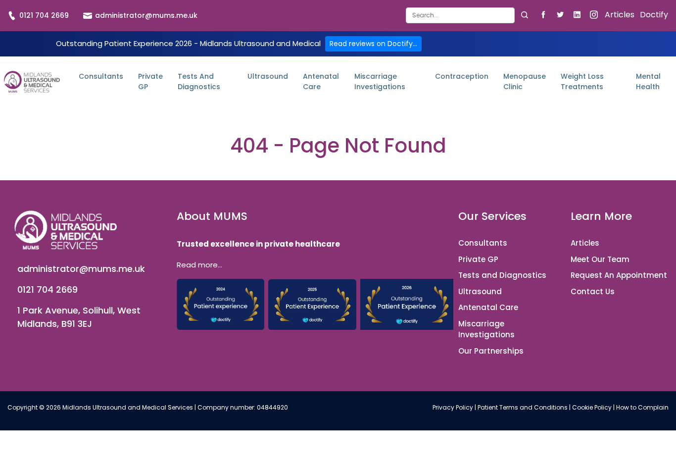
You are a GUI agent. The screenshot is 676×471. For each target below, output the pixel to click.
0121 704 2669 (43, 15)
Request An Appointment (619, 275)
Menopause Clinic (524, 81)
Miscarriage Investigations (379, 81)
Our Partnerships (491, 351)
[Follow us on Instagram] (593, 14)
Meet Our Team (600, 259)
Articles (619, 14)
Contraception (461, 76)
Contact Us (593, 291)
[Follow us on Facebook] (543, 14)
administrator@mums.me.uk (145, 15)
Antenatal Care (321, 81)
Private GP (150, 81)
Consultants (101, 76)
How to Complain (642, 407)
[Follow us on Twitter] (560, 14)
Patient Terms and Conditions (523, 407)
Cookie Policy (592, 407)
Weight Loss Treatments (582, 81)
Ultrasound (267, 76)
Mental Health (648, 81)
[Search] (524, 15)
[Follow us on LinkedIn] (577, 14)
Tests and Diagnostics (199, 81)
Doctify (654, 14)
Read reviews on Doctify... (373, 44)
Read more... (199, 265)
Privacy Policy (453, 407)
